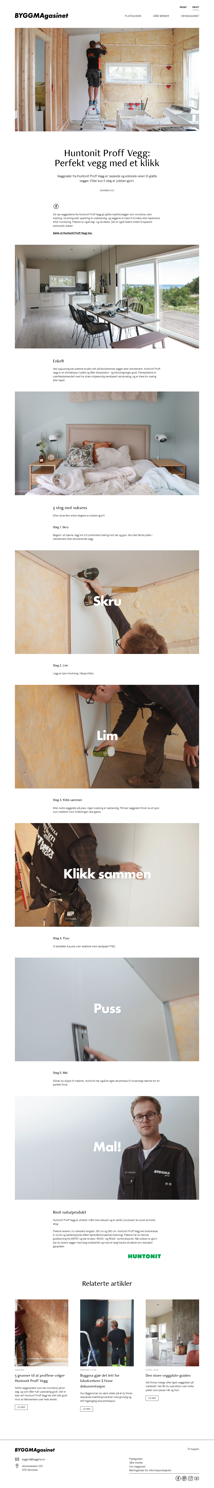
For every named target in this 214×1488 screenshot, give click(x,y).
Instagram (190, 1478)
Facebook (56, 206)
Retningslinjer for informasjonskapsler (150, 1470)
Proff (195, 7)
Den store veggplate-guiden (168, 1375)
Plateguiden (133, 16)
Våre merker (161, 16)
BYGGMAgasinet (41, 16)
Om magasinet (190, 16)
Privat (183, 7)
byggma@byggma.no (33, 1459)
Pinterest (184, 1478)
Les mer (21, 1407)
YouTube (196, 1478)
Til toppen (193, 1449)
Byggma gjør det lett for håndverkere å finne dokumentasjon (99, 1381)
